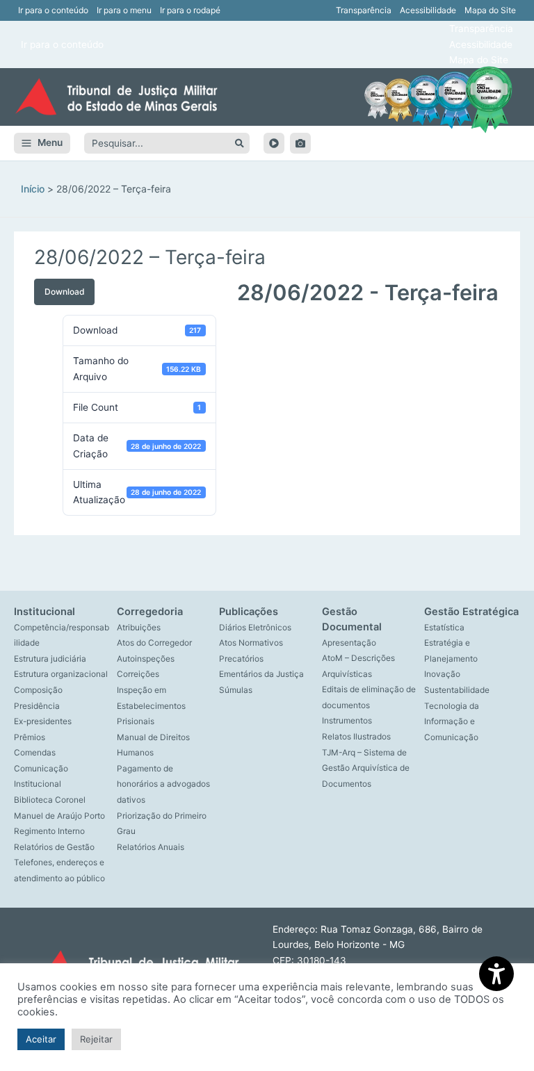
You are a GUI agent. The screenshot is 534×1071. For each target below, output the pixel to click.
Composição (38, 690)
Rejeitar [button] (96, 1039)
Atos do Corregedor (154, 643)
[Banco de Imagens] (300, 143)
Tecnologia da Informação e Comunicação (451, 721)
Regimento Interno (49, 831)
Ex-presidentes (43, 721)
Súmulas (235, 690)
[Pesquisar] (239, 143)
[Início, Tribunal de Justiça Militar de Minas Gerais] (116, 96)
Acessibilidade (428, 10)
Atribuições (139, 627)
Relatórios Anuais (150, 847)
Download (64, 291)
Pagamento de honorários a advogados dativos (163, 784)
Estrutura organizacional (61, 674)
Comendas (35, 753)
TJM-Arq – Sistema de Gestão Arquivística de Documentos (366, 768)
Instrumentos (347, 721)
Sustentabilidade (457, 690)
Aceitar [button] (41, 1039)
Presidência (37, 706)
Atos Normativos (251, 643)
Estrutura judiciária (50, 659)
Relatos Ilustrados (356, 737)
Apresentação (349, 643)
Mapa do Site (490, 10)
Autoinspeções (146, 659)
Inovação (442, 674)
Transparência (363, 10)
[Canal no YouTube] (274, 143)
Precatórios (241, 659)
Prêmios (29, 737)
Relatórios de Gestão (54, 847)
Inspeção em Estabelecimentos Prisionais (151, 705)
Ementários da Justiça (261, 674)
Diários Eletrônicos (255, 627)
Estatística (444, 627)
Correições (138, 674)
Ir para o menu (124, 10)
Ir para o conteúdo (53, 10)
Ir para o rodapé (190, 10)
